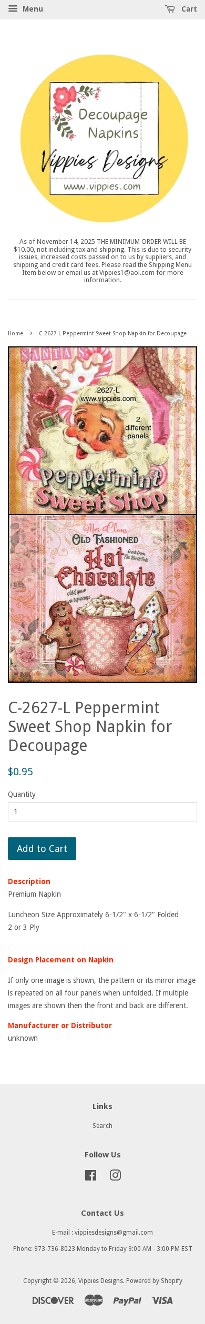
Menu (31, 9)
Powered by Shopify (154, 1281)
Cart (188, 9)
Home (15, 333)
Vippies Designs (100, 1281)
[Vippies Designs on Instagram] (115, 1178)
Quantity (22, 794)
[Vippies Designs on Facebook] (91, 1178)
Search (102, 1126)
